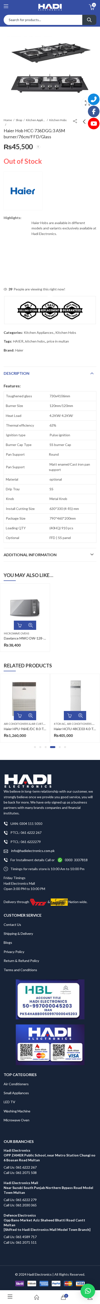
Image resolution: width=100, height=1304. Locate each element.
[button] (35, 747)
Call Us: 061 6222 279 (20, 1200)
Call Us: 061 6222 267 (20, 1167)
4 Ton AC (60, 723)
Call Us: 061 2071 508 (20, 1173)
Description (16, 373)
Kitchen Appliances (35, 120)
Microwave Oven (16, 1120)
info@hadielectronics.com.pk (32, 851)
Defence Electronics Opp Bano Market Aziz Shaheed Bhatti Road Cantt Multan (45, 1220)
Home (8, 120)
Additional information (30, 554)
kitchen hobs (35, 341)
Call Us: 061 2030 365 (20, 1205)
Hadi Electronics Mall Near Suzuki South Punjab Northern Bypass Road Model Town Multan (48, 1187)
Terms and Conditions (20, 970)
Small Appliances (16, 1093)
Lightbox (87, 103)
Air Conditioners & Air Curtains (26, 723)
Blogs (8, 942)
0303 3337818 (76, 860)
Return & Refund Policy (21, 961)
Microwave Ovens (16, 633)
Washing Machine (17, 1111)
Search (89, 20)
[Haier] (23, 191)
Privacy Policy (14, 952)
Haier (19, 350)
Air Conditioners (16, 1084)
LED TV (9, 1102)
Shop (19, 120)
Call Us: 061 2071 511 (20, 1242)
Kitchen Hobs (58, 120)
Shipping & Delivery (18, 933)
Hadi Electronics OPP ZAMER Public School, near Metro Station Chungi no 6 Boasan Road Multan (49, 1155)
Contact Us (12, 924)
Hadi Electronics (39, 1274)
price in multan (58, 341)
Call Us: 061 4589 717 (20, 1237)
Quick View (30, 625)
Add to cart (19, 625)
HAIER (18, 341)
